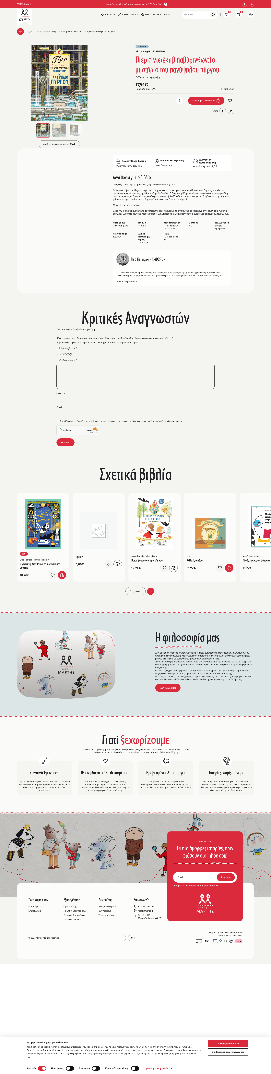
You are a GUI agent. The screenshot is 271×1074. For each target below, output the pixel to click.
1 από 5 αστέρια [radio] (58, 354)
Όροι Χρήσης (70, 906)
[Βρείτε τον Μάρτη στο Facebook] (244, 4)
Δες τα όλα (135, 591)
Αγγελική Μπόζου (251, 556)
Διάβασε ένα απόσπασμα (55, 144)
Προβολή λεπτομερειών (156, 1068)
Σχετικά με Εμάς (168, 687)
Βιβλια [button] (108, 14)
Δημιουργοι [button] (129, 14)
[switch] (70, 1068)
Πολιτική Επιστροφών (75, 910)
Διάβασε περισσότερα (126, 281)
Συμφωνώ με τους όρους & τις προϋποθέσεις (197, 885)
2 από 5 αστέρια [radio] (61, 354)
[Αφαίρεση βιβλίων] (173, 101)
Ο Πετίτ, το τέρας (195, 560)
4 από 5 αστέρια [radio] (67, 354)
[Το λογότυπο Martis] (24, 15)
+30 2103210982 (147, 906)
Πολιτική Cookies (72, 919)
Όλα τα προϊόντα (107, 915)
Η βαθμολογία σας (66, 348)
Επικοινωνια (23, 4)
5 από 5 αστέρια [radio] (70, 354)
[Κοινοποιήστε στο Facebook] (222, 111)
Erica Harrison (26, 560)
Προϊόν (79, 557)
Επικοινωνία (34, 910)
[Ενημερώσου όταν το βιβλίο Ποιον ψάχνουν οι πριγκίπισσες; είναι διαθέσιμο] (173, 568)
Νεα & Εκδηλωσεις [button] (156, 14)
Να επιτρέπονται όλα (228, 1043)
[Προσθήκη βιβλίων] (185, 101)
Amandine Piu (137, 556)
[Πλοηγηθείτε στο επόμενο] (150, 591)
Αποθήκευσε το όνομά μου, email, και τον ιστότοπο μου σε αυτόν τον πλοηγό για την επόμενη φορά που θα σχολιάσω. (121, 421)
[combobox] (200, 15)
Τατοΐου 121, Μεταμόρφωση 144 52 (150, 917)
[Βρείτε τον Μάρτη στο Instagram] (251, 4)
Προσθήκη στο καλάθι (203, 100)
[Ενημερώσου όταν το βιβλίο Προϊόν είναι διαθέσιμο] (117, 564)
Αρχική (30, 31)
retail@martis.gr (145, 910)
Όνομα (60, 393)
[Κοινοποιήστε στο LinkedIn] (231, 111)
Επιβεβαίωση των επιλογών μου (228, 1052)
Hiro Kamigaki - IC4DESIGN (150, 51)
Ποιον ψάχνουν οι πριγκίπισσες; (147, 560)
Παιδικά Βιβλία (43, 31)
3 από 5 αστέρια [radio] (64, 354)
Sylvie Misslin (151, 556)
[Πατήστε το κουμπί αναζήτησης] (213, 14)
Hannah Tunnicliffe (42, 560)
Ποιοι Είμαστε (35, 906)
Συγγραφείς (105, 910)
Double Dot (237, 935)
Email (60, 407)
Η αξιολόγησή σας (66, 360)
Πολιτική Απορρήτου (74, 915)
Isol (188, 556)
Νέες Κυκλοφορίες (108, 906)
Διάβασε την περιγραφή (148, 77)
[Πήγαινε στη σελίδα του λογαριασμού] (251, 14)
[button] (59, 82)
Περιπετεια (142, 46)
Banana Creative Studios (231, 932)
